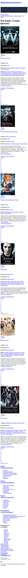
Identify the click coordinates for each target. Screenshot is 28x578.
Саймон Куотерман (10, 75)
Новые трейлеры (5, 545)
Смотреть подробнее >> (6, 85)
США (6, 63)
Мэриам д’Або (4, 285)
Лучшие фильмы (5, 14)
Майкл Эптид (9, 209)
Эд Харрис (14, 72)
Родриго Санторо (19, 75)
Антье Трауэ (9, 432)
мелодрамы (6, 533)
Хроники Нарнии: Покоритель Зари (9, 199)
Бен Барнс (7, 71)
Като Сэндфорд (11, 284)
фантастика (6, 540)
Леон (4, 507)
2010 (8, 207)
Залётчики (6, 486)
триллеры (6, 536)
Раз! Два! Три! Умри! (8, 485)
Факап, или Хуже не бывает (10, 474)
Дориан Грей (4, 269)
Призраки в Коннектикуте (9, 515)
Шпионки (5, 491)
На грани (5, 506)
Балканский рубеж (8, 471)
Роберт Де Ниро (9, 352)
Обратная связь (4, 553)
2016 (8, 65)
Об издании (3, 551)
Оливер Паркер (10, 279)
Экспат (5, 477)
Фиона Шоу (10, 282)
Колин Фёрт (14, 281)
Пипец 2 (5, 470)
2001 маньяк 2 (6, 520)
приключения (7, 538)
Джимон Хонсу (9, 431)
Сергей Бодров (9, 427)
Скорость (5, 505)
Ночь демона (6, 518)
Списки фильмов (5, 547)
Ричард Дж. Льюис (20, 67)
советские (6, 535)
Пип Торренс (17, 282)
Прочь (5, 521)
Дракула (5, 522)
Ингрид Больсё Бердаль (16, 71)
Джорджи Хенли (15, 143)
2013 (8, 347)
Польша (10, 136)
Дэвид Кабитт (9, 434)
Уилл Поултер (7, 213)
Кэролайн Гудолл (19, 284)
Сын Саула (6, 504)
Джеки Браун (6, 501)
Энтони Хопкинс (22, 72)
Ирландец (5, 478)
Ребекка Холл (4, 282)
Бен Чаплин (20, 281)
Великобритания (9, 274)
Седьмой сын (4, 418)
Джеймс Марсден (16, 74)
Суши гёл (5, 502)
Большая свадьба (5, 340)
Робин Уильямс (9, 355)
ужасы (5, 532)
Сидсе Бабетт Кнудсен (6, 74)
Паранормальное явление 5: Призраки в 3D (14, 516)
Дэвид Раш (8, 356)
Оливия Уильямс (17, 432)
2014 (8, 425)
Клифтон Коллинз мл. (6, 72)
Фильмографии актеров (6, 549)
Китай (22, 423)
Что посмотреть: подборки (7, 550)
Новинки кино (4, 544)
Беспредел (5, 500)
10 (1, 103)
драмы (5, 537)
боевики (6, 531)
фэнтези (6, 541)
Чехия (14, 136)
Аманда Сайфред (8, 353)
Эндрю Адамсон (10, 141)
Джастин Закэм (10, 350)
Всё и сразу (6, 488)
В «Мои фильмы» (10, 88)
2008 (8, 138)
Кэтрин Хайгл (17, 352)
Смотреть (3, 88)
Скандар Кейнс (23, 143)
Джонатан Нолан (5, 69)
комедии (6, 529)
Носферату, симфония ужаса (10, 517)
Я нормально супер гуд (9, 489)
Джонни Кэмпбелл (10, 67)
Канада (19, 423)
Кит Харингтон (18, 430)
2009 (8, 276)
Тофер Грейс (16, 353)
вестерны (6, 542)
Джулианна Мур (9, 430)
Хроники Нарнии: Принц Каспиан (9, 131)
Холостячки (6, 490)
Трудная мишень (7, 475)
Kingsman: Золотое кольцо (9, 473)
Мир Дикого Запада (5, 58)
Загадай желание (7, 493)
